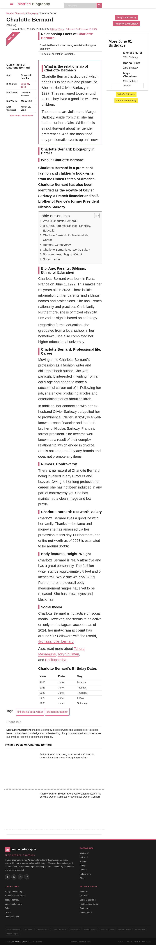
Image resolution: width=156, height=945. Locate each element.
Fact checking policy (89, 904)
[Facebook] (7, 877)
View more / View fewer (21, 115)
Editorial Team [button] (57, 29)
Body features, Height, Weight (62, 254)
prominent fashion (57, 711)
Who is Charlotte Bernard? (60, 221)
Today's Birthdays (126, 94)
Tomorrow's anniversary (15, 895)
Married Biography (16, 13)
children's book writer (30, 711)
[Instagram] (20, 877)
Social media (51, 259)
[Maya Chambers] (115, 74)
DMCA (137, 941)
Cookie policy (86, 912)
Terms (129, 941)
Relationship (85, 874)
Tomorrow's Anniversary (126, 23)
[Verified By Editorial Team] (57, 19)
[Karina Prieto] (115, 64)
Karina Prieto (131, 62)
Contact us (84, 908)
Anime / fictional (12, 916)
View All (127, 85)
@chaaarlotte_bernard (56, 641)
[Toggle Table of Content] (95, 215)
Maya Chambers (130, 75)
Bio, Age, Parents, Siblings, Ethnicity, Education (67, 228)
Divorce (83, 870)
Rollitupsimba (55, 660)
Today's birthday (12, 900)
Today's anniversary (13, 891)
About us (84, 891)
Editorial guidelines (88, 900)
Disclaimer (146, 941)
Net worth (84, 857)
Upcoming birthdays (13, 904)
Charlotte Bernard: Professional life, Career (66, 237)
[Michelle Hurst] (115, 54)
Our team (84, 895)
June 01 (25, 84)
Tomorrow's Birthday (126, 100)
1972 (23, 87)
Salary (8, 908)
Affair (82, 878)
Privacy (121, 941)
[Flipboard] (26, 877)
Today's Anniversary (126, 17)
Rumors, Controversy (57, 244)
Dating (82, 865)
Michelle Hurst (132, 52)
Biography (32, 13)
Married (34, 4)
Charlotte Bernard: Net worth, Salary (66, 249)
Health (8, 912)
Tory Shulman (68, 654)
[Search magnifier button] (99, 5)
